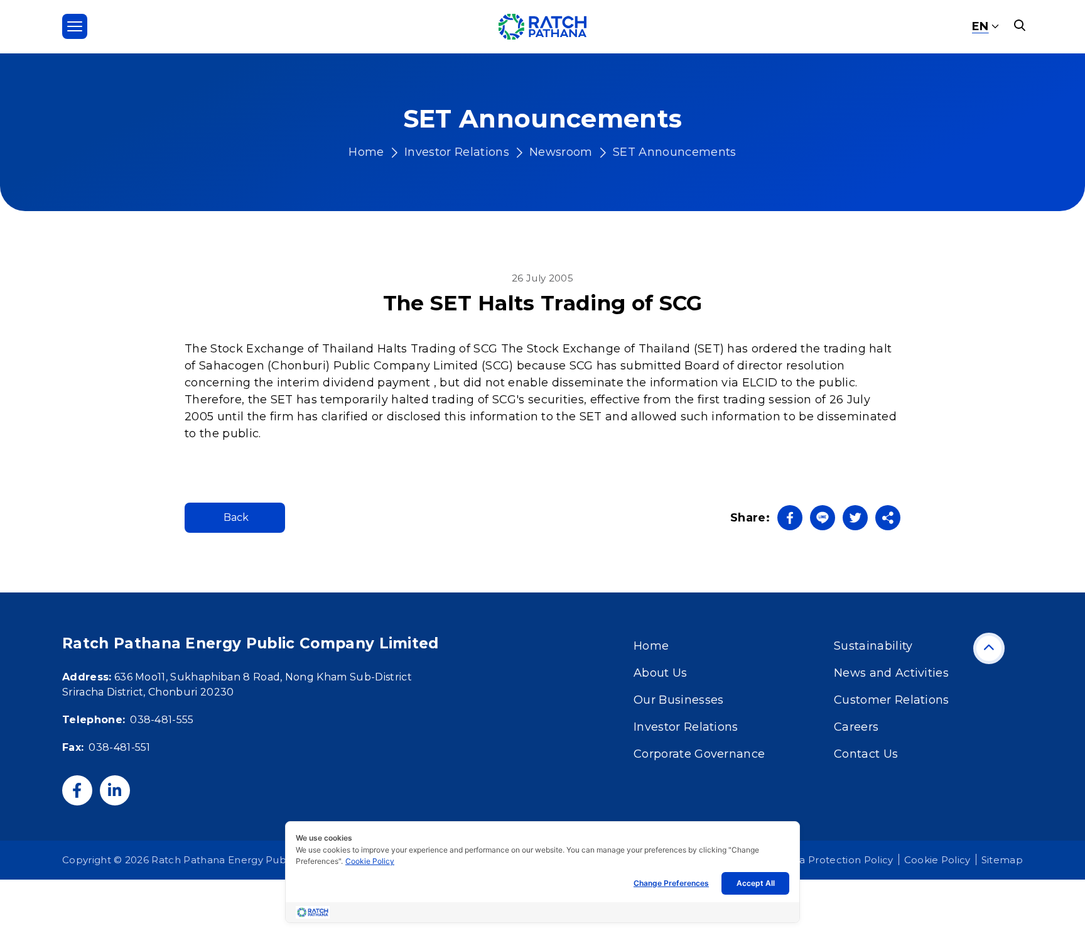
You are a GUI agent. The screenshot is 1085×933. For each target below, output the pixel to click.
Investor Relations (456, 152)
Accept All (756, 883)
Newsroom (561, 152)
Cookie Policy (369, 861)
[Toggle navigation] (74, 26)
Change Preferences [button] (671, 883)
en (980, 26)
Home (366, 152)
